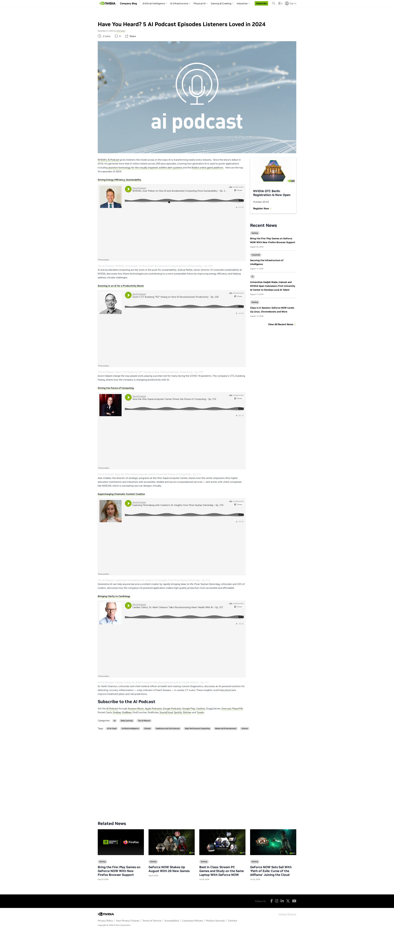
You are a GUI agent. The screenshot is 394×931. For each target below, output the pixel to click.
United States (287, 914)
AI (252, 276)
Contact (232, 920)
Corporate (256, 255)
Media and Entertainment (225, 728)
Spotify (178, 712)
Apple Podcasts (153, 708)
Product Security (215, 920)
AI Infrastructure (179, 3)
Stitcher (187, 712)
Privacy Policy (105, 920)
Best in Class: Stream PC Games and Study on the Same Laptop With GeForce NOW (221, 871)
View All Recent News (280, 324)
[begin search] (274, 3)
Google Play (188, 708)
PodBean (127, 712)
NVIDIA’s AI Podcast (108, 159)
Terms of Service (151, 920)
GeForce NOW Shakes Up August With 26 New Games (169, 869)
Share (133, 36)
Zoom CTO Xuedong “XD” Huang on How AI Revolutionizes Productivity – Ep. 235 (159, 372)
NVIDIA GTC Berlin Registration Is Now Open (271, 193)
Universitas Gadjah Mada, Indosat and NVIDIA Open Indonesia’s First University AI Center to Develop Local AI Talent (272, 286)
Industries (242, 3)
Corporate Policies (192, 920)
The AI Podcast (106, 265)
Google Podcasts (172, 708)
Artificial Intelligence (154, 3)
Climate (147, 728)
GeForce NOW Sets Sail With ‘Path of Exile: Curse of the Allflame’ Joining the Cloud (271, 871)
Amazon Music (136, 708)
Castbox (200, 708)
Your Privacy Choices (127, 920)
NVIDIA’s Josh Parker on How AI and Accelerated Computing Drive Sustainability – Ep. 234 (164, 265)
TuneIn (200, 712)
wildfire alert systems (170, 167)
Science (245, 728)
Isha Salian (121, 31)
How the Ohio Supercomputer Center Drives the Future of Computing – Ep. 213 (158, 474)
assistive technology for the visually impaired (133, 167)
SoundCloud (166, 712)
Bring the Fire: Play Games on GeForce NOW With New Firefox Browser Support (119, 871)
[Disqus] (197, 773)
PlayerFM (237, 708)
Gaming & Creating (221, 3)
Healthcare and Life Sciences (168, 728)
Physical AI (199, 3)
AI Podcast (112, 708)
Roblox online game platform (207, 167)
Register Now (261, 208)
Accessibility (172, 920)
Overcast (226, 708)
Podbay (117, 712)
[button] (261, 3)
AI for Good (111, 728)
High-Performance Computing (197, 728)
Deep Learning (127, 721)
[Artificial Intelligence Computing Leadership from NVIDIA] (107, 3)
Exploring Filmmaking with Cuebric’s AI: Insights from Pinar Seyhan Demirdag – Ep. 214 (162, 580)
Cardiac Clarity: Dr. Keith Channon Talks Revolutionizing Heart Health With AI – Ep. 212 (162, 682)
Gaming (255, 233)
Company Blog (128, 3)
